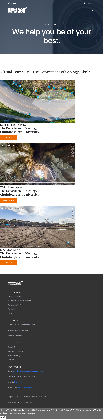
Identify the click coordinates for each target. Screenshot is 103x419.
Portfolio (11, 309)
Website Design (14, 355)
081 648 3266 (15, 3)
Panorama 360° (15, 305)
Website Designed (14, 403)
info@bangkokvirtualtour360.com (28, 371)
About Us (12, 347)
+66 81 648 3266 (25, 387)
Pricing (11, 313)
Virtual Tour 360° (15, 296)
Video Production (15, 351)
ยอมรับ (3, 417)
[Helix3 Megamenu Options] (92, 9)
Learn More (8, 137)
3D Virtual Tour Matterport (19, 301)
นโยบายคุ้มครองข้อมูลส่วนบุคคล (22, 413)
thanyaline (18, 382)
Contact (11, 359)
